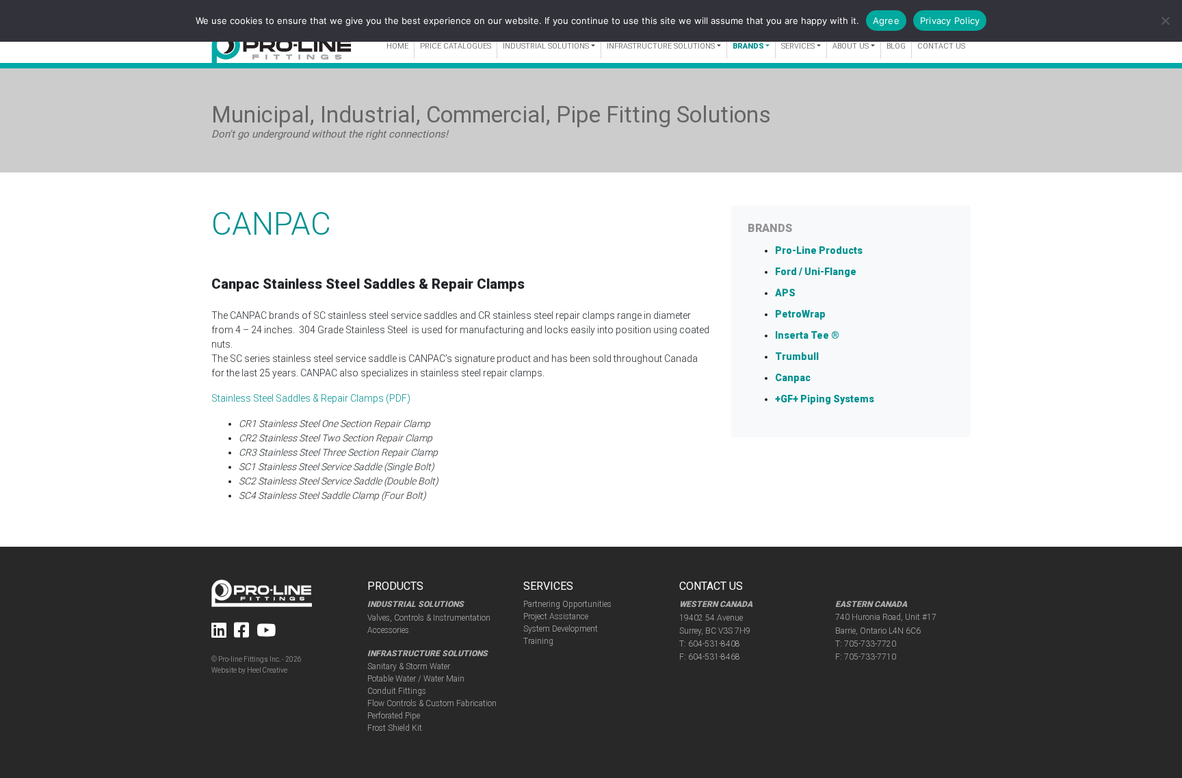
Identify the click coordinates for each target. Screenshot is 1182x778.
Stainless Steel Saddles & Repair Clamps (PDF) (310, 398)
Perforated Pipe (393, 716)
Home (397, 46)
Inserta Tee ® (807, 335)
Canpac (793, 377)
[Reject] (1165, 20)
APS (785, 292)
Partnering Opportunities (567, 604)
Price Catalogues (455, 46)
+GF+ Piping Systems (824, 398)
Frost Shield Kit (394, 728)
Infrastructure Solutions (661, 46)
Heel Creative (267, 670)
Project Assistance (555, 616)
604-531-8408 (714, 644)
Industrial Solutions (546, 46)
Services (798, 46)
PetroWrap (800, 314)
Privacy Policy (950, 20)
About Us (850, 46)
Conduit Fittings (396, 691)
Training (538, 641)
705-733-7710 (870, 657)
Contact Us (941, 46)
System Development (560, 629)
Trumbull (797, 356)
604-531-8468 (714, 657)
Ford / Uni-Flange (815, 271)
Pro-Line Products (819, 250)
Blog (896, 46)
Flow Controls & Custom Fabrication (432, 703)
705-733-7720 (870, 644)
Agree (886, 20)
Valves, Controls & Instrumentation (428, 618)
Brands (748, 46)
